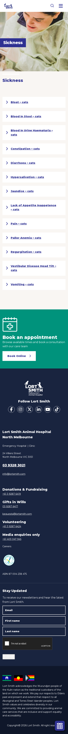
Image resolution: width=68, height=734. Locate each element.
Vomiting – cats (22, 284)
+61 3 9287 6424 (11, 526)
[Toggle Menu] (61, 6)
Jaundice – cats (22, 191)
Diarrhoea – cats (23, 163)
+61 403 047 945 (11, 539)
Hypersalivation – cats (27, 177)
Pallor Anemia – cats (26, 237)
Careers (6, 546)
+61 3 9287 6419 (11, 493)
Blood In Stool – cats (26, 116)
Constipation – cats (25, 148)
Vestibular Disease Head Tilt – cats (33, 268)
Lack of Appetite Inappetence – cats (33, 207)
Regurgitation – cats (26, 251)
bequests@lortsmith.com (17, 513)
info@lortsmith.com (13, 473)
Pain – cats (19, 223)
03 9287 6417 (10, 506)
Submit (9, 656)
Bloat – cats (19, 102)
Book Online (16, 356)
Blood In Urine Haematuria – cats (32, 132)
